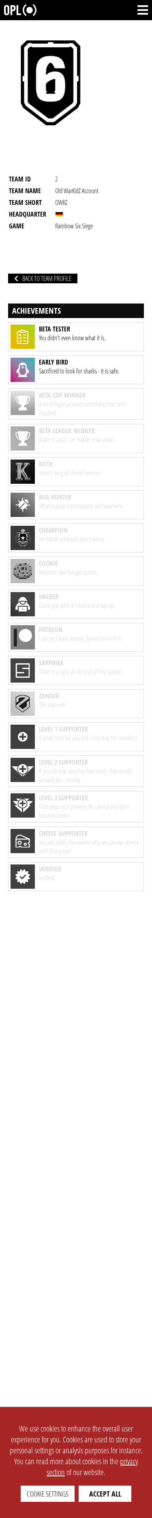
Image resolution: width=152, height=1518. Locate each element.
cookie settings (48, 1494)
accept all (105, 1494)
